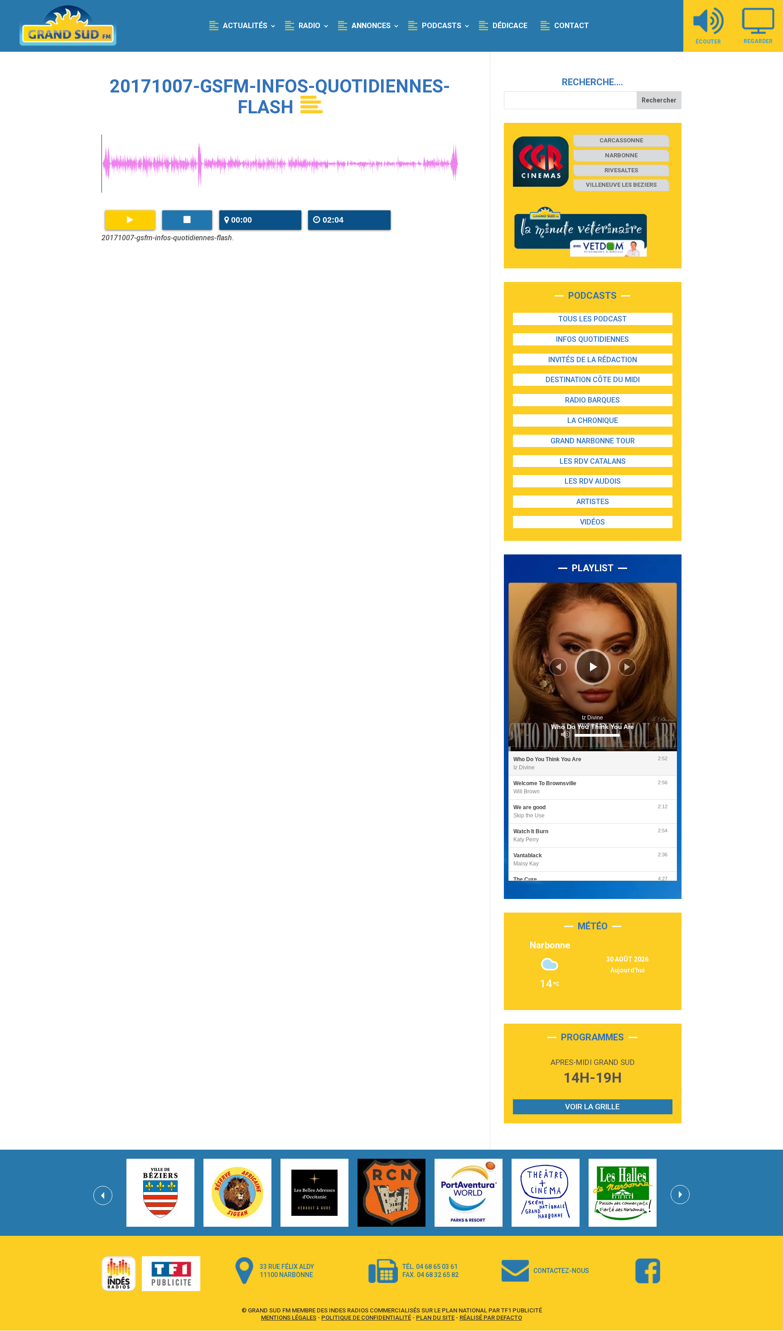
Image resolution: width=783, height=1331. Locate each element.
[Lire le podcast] (130, 220)
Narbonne (621, 155)
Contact (571, 25)
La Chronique (592, 420)
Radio (309, 25)
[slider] (597, 735)
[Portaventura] (469, 1193)
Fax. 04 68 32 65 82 (430, 1274)
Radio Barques (592, 400)
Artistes (592, 501)
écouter (708, 41)
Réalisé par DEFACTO (490, 1317)
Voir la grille (592, 1106)
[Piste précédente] (558, 666)
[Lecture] (593, 666)
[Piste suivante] (627, 666)
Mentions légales (288, 1317)
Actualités (245, 25)
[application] (592, 667)
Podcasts (441, 25)
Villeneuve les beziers (621, 184)
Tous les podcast (592, 319)
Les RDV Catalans (593, 461)
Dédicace (510, 25)
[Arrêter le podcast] (187, 220)
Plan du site (435, 1317)
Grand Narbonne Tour (593, 441)
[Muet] (565, 734)
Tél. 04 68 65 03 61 (430, 1266)
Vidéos (592, 522)
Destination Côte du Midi (593, 379)
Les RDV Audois (593, 481)
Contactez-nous (561, 1270)
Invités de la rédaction (592, 359)
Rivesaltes (621, 170)
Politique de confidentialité (366, 1317)
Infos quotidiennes (592, 339)
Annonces (371, 25)
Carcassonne (621, 140)
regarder (758, 41)
